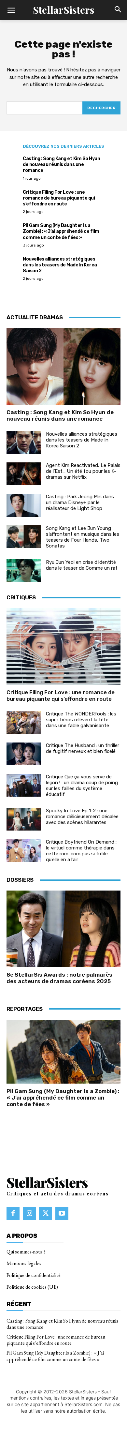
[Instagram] (29, 1213)
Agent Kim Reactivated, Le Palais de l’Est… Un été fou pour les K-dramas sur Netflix (83, 471)
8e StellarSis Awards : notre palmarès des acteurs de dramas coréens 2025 (59, 977)
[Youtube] (61, 1213)
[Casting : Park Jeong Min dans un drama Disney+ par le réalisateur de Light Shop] (24, 505)
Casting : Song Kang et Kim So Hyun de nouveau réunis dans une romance (61, 164)
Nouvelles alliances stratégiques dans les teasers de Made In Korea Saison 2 (60, 265)
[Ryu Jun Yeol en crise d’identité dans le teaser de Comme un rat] (24, 570)
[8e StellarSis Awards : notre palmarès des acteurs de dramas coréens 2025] (63, 929)
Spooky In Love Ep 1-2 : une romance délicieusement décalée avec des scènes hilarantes (82, 816)
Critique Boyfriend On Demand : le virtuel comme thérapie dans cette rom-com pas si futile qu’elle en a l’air (81, 850)
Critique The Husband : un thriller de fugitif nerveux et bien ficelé (82, 748)
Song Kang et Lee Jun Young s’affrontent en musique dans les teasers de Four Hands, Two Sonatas (82, 537)
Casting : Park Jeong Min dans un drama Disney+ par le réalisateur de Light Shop (80, 502)
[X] (45, 1213)
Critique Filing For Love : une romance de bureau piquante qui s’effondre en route (59, 198)
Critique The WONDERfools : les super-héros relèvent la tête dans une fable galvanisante (81, 719)
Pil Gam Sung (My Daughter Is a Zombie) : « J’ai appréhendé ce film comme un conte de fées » (61, 231)
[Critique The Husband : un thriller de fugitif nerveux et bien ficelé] (24, 753)
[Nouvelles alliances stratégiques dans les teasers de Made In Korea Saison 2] (24, 442)
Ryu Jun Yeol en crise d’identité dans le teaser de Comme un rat (82, 565)
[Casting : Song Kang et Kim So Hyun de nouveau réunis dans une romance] (63, 366)
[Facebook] (13, 1213)
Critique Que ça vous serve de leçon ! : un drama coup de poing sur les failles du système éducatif (82, 785)
